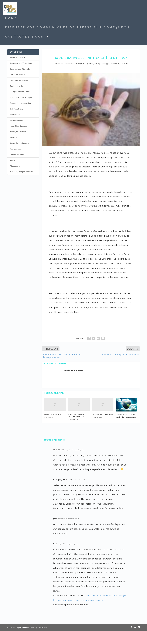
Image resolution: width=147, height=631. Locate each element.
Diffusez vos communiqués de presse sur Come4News (67, 27)
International (15, 115)
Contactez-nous (24, 37)
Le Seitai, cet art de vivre (102, 414)
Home (11, 18)
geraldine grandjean (75, 63)
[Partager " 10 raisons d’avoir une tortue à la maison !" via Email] (98, 338)
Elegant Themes (22, 627)
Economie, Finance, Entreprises (22, 97)
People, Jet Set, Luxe (18, 132)
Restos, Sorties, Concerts (19, 143)
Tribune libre (15, 166)
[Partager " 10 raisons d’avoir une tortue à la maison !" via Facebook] (89, 338)
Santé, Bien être (16, 149)
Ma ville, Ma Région (17, 120)
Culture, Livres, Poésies (19, 80)
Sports (12, 160)
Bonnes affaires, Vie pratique (21, 63)
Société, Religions (17, 155)
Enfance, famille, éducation (20, 103)
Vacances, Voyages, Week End (21, 172)
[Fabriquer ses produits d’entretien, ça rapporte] (126, 404)
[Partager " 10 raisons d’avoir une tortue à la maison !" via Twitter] (93, 338)
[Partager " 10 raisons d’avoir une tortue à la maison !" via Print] (103, 338)
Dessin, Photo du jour (18, 86)
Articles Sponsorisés (17, 57)
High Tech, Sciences (17, 109)
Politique (13, 137)
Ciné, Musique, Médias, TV (20, 69)
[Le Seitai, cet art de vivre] (102, 404)
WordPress (43, 627)
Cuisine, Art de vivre (17, 75)
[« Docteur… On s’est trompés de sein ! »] (79, 404)
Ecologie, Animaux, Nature (114, 63)
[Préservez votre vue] (55, 404)
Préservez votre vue (52, 414)
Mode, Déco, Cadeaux (18, 126)
